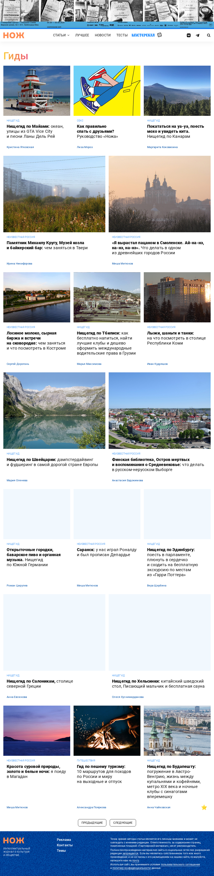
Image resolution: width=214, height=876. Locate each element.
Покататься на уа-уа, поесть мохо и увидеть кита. (175, 131)
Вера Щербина (156, 585)
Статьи (59, 35)
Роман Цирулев (17, 585)
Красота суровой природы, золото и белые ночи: (36, 771)
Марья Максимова (89, 363)
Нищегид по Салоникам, (40, 684)
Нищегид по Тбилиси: (106, 343)
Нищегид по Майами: (35, 131)
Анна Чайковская (158, 807)
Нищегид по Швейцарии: (52, 462)
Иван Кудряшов (157, 363)
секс (80, 120)
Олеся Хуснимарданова (128, 697)
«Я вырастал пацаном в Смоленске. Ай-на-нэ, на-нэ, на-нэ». (158, 247)
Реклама (64, 840)
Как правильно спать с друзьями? (97, 131)
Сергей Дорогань (18, 363)
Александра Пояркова (91, 807)
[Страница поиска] (209, 35)
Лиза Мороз (85, 147)
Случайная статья (159, 35)
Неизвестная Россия (21, 237)
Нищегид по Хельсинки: (158, 684)
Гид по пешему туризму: (104, 774)
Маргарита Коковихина (162, 147)
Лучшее (82, 35)
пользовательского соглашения (180, 864)
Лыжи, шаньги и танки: (176, 338)
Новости (103, 35)
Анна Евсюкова (17, 697)
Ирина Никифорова (19, 263)
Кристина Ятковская (20, 147)
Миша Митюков (122, 263)
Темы (61, 851)
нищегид (13, 120)
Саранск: (107, 552)
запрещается (130, 853)
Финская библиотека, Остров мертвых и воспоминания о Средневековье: (158, 464)
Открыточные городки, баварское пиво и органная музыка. (34, 557)
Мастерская (143, 35)
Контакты (65, 845)
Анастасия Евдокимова (127, 480)
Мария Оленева (17, 480)
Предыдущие (92, 822)
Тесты (122, 35)
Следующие (122, 822)
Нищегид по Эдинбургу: (172, 562)
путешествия (86, 760)
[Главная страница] (13, 35)
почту (135, 860)
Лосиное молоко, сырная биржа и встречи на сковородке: (36, 341)
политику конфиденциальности (131, 868)
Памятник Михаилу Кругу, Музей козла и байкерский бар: (47, 245)
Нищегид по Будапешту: (174, 781)
